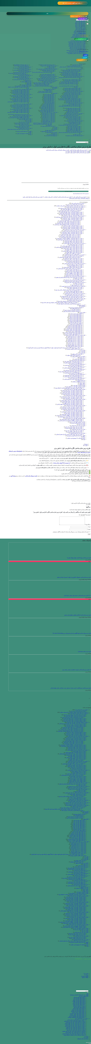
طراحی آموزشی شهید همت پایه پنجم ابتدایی (23, 94)
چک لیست (55, 128)
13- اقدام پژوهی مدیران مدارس (80, 33)
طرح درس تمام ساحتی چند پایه (25, 119)
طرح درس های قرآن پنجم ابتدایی (74, 119)
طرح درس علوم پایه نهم (50, 67)
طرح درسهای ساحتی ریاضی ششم (74, 128)
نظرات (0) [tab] (85, 445)
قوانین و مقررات (84, 976)
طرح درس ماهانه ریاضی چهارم (72, 112)
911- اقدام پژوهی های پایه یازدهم (48, 104)
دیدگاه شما (87, 524)
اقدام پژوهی (55, 93)
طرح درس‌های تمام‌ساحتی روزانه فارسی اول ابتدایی (71, 74)
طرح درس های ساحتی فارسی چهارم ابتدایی (72, 110)
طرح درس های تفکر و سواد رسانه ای (47, 74)
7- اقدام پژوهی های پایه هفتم (80, 26)
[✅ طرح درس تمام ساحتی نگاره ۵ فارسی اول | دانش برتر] (85, 705)
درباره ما (85, 55)
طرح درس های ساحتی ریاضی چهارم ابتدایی (72, 108)
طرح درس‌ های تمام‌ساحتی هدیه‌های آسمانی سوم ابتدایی (70, 99)
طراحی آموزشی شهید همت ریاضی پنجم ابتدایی (20, 95)
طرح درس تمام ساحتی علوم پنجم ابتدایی (72, 116)
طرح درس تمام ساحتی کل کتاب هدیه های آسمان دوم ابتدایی (69, 77)
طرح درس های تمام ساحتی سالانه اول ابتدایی (72, 71)
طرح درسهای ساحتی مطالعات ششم (73, 129)
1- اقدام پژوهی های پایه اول (81, 20)
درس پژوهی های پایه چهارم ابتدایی (25, 68)
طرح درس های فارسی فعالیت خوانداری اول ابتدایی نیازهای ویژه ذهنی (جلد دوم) (41, 84)
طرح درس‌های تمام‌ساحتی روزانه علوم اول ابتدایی (71, 73)
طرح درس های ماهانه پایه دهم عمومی (47, 75)
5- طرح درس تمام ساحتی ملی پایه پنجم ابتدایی (77, 44)
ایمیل (88, 529)
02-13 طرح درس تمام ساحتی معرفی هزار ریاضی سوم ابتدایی (77, 595)
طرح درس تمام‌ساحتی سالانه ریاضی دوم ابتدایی (69, 82)
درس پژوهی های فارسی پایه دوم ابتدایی (21, 74)
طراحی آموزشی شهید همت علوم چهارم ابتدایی (20, 99)
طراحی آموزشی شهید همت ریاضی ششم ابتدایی (20, 116)
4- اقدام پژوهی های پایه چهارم (80, 23)
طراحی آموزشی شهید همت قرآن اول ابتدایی (20, 93)
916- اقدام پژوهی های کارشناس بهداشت (47, 110)
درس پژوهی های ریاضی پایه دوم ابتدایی (21, 72)
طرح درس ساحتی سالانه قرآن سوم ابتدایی (70, 97)
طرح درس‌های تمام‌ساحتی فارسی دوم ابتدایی (72, 89)
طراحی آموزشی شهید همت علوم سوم (22, 110)
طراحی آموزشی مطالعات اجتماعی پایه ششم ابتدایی (19, 117)
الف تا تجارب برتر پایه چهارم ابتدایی (48, 114)
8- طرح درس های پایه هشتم (81, 27)
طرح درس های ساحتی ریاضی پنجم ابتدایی (72, 117)
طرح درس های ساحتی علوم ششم (74, 126)
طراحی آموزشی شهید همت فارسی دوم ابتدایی (20, 106)
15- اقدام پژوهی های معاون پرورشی (79, 35)
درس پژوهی (55, 133)
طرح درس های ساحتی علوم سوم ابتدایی (73, 100)
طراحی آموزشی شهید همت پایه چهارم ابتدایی (23, 97)
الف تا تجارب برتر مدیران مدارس (48, 118)
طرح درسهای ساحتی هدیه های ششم (73, 130)
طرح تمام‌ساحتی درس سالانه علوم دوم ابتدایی (69, 81)
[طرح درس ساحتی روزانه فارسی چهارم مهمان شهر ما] (84, 555)
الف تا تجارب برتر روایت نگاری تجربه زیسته (49, 112)
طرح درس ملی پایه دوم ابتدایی (25, 125)
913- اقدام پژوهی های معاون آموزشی (47, 107)
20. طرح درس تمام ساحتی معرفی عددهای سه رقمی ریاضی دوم (76, 669)
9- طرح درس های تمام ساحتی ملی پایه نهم (78, 49)
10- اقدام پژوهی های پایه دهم (80, 29)
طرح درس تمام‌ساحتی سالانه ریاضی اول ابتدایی (69, 72)
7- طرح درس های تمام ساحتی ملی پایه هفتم (78, 47)
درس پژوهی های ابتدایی (52, 134)
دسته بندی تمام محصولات (82, 1038)
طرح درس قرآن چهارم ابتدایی (75, 103)
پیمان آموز (13, 476)
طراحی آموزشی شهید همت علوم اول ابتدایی (20, 91)
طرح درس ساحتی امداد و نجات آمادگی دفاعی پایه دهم (42, 72)
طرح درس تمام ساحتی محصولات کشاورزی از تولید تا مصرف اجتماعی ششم (74, 577)
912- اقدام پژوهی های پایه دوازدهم (48, 106)
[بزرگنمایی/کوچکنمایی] (90, 1042)
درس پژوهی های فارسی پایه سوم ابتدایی (21, 77)
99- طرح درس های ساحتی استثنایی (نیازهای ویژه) (77, 53)
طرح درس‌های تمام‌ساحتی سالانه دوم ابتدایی (72, 80)
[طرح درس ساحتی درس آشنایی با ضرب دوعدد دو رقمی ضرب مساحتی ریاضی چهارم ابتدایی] (84, 685)
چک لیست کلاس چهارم (50, 130)
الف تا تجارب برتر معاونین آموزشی (48, 120)
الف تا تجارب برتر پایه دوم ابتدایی (48, 115)
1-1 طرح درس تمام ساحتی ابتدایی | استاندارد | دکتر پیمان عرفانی (71, 66)
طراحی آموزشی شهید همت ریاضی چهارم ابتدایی (20, 98)
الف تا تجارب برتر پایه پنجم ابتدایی (48, 113)
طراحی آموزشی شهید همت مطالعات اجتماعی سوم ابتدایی (18, 112)
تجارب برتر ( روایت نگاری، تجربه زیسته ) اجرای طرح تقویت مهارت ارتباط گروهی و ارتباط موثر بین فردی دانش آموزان (42, 124)
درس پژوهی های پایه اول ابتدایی (51, 135)
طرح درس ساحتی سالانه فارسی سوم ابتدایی (69, 96)
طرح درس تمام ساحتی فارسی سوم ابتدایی (72, 92)
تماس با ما (85, 57)
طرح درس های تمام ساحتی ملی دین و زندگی (46, 79)
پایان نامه (55, 127)
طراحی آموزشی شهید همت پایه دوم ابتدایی (23, 103)
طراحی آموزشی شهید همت (26, 84)
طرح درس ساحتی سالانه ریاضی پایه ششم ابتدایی (69, 125)
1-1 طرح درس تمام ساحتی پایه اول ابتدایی (78, 40)
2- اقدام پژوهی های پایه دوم (81, 21)
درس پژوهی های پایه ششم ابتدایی (25, 78)
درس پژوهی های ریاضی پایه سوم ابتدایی (21, 76)
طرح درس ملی (28, 120)
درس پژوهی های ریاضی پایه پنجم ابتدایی (21, 67)
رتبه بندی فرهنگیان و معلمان (26, 81)
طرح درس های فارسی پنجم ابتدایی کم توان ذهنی (43, 85)
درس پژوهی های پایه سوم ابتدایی (25, 75)
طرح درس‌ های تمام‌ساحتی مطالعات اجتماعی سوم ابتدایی (69, 98)
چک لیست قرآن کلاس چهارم (47, 131)
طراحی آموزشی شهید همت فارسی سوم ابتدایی (20, 111)
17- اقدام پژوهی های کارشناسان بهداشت (78, 37)
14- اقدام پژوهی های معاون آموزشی (79, 34)
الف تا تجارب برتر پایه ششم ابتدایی (48, 117)
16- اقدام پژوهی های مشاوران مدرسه (79, 36)
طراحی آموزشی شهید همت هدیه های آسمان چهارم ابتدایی (18, 101)
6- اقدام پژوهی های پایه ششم (80, 25)
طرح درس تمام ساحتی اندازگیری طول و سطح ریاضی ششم (77, 615)
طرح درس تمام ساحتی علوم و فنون (48, 70)
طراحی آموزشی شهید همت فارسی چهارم (21, 100)
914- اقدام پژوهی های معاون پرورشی (47, 108)
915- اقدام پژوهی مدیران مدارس (48, 109)
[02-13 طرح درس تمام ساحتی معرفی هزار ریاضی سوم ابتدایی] (84, 593)
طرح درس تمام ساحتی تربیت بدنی (74, 65)
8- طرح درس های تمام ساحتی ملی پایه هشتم (77, 48)
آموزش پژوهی (54, 86)
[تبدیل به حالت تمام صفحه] (89, 1042)
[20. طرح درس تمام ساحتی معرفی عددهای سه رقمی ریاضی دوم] (84, 667)
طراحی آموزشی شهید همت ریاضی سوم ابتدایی (20, 109)
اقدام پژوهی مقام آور (83, 18)
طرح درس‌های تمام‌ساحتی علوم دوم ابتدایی (72, 88)
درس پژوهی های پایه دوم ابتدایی (25, 71)
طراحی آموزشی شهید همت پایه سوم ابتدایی (23, 108)
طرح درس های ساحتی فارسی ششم (73, 127)
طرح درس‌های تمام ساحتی (31, 476)
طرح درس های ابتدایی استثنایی (48, 81)
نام (89, 526)
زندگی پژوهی (29, 83)
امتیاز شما (87, 514)
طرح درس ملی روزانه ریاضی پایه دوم (22, 126)
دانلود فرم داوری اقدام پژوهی (51, 132)
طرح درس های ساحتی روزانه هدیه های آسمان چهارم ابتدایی (69, 106)
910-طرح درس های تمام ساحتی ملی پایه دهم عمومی (76, 50)
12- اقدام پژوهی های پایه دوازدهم (80, 32)
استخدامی (55, 88)
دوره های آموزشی (28, 80)
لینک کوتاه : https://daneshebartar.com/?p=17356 (81, 193)
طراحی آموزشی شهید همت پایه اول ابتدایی (23, 89)
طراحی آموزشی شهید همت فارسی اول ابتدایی (20, 92)
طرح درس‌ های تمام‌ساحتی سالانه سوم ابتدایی (72, 94)
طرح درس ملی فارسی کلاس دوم (23, 127)
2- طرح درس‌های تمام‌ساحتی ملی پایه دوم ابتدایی (77, 41)
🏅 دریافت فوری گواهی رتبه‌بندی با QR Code (72, 3)
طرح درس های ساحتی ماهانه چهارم (74, 111)
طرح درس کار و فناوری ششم (75, 122)
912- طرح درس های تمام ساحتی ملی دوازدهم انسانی (76, 52)
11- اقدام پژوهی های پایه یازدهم (80, 30)
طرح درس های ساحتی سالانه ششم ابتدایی (72, 267)
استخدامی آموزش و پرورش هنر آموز (45, 92)
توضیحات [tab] (86, 444)
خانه (47, 13)
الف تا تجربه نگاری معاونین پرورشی (48, 126)
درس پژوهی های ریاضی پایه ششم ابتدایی (21, 79)
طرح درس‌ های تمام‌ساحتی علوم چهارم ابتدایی (72, 104)
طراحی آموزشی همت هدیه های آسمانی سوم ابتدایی (19, 114)
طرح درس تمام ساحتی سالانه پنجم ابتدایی (72, 114)
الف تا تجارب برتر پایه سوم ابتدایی (48, 116)
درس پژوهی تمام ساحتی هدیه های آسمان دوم (17, 73)
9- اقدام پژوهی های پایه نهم (81, 28)
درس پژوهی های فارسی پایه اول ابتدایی (21, 65)
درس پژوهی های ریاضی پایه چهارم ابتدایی (21, 70)
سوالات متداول (85, 977)
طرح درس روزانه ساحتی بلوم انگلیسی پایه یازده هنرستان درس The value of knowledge (72, 633)
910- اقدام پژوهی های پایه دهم (48, 103)
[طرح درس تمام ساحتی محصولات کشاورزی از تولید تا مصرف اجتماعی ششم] (84, 574)
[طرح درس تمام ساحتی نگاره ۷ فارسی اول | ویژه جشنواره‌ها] (85, 698)
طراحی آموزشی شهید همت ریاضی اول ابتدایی (20, 90)
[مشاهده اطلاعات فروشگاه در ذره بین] (81, 988)
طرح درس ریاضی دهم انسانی (84, 651)
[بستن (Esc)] (86, 1042)
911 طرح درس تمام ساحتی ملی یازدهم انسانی (77, 51)
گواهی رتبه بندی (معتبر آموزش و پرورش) (79, 16)
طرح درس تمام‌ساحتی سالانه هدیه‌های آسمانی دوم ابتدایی (67, 224)
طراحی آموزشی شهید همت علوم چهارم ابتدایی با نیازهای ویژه (68, 388)
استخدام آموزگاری (48, 90)
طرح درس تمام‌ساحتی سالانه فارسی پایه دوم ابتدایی (68, 83)
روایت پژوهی (29, 82)
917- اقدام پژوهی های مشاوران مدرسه (47, 111)
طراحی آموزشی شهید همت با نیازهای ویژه (23, 85)
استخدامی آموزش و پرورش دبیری (46, 91)
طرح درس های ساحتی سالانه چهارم (74, 109)
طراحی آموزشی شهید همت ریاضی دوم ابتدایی (20, 104)
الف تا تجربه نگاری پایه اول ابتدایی (48, 121)
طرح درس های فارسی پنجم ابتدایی (74, 118)
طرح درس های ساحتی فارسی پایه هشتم (47, 64)
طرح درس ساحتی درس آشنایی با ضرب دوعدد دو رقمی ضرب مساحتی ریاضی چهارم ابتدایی (70, 688)
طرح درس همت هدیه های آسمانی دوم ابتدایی (20, 107)
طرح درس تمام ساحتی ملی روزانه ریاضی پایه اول (71, 70)
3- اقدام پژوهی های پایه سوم (80, 22)
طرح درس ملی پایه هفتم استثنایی (25, 128)
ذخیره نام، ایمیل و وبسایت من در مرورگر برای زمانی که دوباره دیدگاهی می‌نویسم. (71, 531)
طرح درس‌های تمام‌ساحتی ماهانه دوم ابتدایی (72, 90)
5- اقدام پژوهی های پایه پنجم (80, 24)
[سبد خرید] (87, 23)
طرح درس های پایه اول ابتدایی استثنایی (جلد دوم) (43, 82)
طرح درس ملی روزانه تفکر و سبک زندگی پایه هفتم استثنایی (18, 129)
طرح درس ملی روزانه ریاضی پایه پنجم (22, 122)
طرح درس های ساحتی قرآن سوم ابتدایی (73, 101)
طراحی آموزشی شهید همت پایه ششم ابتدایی (23, 115)
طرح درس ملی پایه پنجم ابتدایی (25, 121)
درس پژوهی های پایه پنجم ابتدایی (25, 66)
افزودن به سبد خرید (68, 191)
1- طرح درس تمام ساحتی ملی (81, 39)
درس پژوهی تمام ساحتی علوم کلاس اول (21, 64)
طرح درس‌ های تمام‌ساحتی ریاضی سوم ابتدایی (71, 93)
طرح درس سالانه (77, 134)
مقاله (30, 132)
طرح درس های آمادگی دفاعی (49, 71)
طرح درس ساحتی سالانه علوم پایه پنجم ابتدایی (69, 115)
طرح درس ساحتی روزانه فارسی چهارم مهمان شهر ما (79, 557)
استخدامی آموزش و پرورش (49, 89)
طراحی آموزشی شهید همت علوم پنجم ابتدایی (20, 96)
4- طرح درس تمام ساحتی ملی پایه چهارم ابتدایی (77, 43)
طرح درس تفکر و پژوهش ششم (74, 121)
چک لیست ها (54, 129)
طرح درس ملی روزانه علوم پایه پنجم (74, 428)
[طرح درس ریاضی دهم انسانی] (84, 649)
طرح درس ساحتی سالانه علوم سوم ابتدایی (70, 95)
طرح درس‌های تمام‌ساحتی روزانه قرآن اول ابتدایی (71, 75)
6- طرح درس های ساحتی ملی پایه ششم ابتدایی (77, 46)
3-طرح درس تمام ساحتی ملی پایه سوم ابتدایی (77, 42)
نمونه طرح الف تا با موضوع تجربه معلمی (24, 133)
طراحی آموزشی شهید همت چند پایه (24, 118)
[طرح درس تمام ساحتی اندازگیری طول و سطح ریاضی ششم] (84, 612)
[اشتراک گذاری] (87, 1042)
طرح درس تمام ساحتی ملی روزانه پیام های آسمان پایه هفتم (69, 132)
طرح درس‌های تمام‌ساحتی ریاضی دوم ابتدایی (72, 79)
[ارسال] (87, 21)
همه (30, 134)
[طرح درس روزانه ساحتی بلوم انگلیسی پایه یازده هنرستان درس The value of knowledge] (84, 630)
